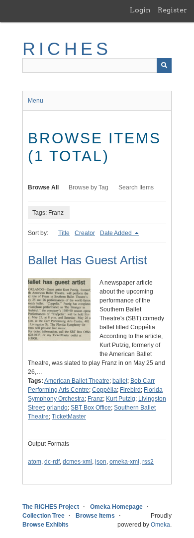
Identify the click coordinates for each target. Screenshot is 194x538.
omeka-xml (124, 461)
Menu (35, 100)
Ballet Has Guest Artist (87, 260)
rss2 (148, 461)
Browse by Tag (88, 187)
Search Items (136, 187)
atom (34, 461)
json (100, 461)
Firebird (130, 389)
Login (140, 10)
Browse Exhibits (45, 524)
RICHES (66, 49)
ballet (119, 380)
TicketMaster (69, 416)
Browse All (43, 187)
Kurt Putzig (120, 398)
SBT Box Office (91, 407)
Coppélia (104, 389)
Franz (95, 398)
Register (172, 10)
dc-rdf (52, 461)
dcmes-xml (77, 461)
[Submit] (164, 65)
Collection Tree (43, 515)
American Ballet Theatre (76, 380)
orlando (57, 407)
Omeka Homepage (116, 506)
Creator (85, 233)
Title (64, 233)
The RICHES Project (50, 506)
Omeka (160, 524)
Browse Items (95, 515)
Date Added (116, 233)
